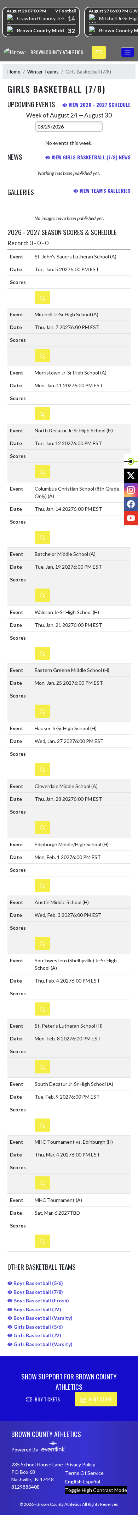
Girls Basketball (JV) (36, 1335)
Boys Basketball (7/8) (37, 1292)
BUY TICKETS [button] (47, 1399)
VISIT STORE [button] (100, 1399)
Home (14, 72)
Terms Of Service (84, 1473)
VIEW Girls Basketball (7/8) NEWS (90, 157)
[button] (99, 52)
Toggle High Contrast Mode (96, 1490)
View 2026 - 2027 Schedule (99, 104)
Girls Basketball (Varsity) (42, 1344)
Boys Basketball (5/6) (37, 1283)
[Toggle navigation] (127, 52)
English (73, 1481)
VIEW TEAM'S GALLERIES (104, 190)
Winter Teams (43, 72)
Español (91, 1481)
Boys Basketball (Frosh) (40, 1300)
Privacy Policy (80, 1464)
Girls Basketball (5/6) (37, 1327)
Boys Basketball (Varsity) (42, 1318)
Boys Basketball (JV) (36, 1309)
